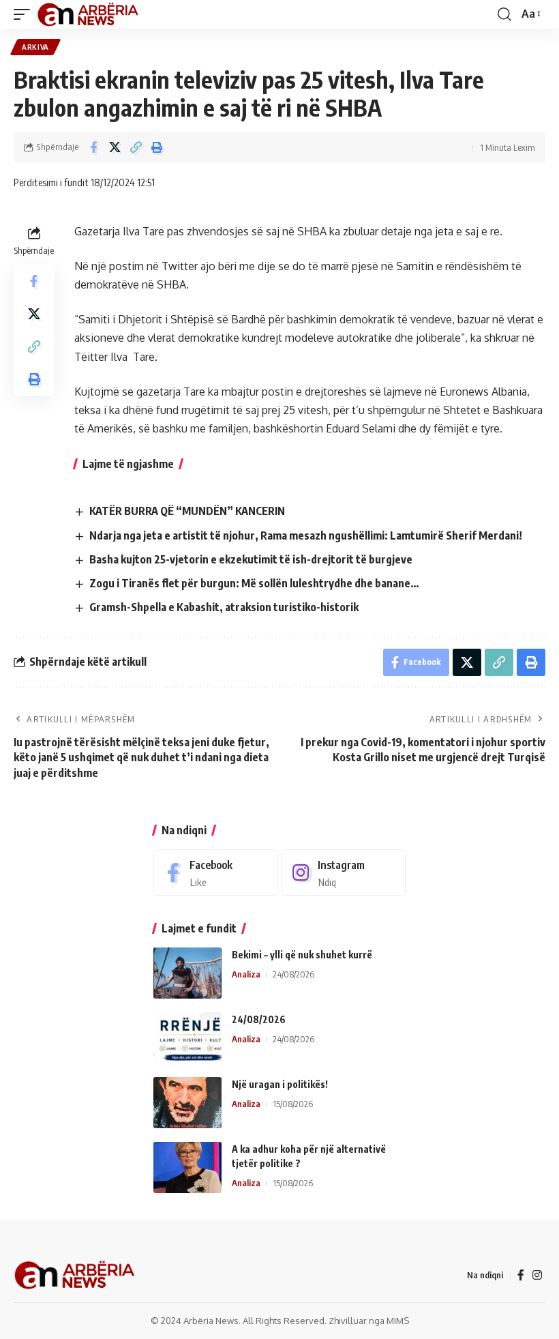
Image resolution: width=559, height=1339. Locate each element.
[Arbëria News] (88, 14)
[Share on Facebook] (93, 147)
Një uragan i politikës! (280, 1084)
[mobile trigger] (25, 14)
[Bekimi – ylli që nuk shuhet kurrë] (187, 973)
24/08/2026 (259, 1019)
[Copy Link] (135, 147)
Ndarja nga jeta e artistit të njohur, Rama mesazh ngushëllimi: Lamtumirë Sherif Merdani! (305, 535)
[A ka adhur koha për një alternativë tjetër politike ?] (187, 1167)
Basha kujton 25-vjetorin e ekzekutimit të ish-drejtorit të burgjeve (250, 559)
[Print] (156, 147)
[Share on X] (114, 147)
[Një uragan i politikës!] (187, 1102)
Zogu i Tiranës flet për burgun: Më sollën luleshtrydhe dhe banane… (254, 583)
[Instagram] (344, 872)
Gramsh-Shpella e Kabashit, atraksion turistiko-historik (224, 607)
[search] (504, 14)
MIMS (398, 1320)
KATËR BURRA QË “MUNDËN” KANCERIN (187, 511)
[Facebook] (215, 872)
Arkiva (35, 47)
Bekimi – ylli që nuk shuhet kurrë (302, 954)
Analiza (246, 974)
